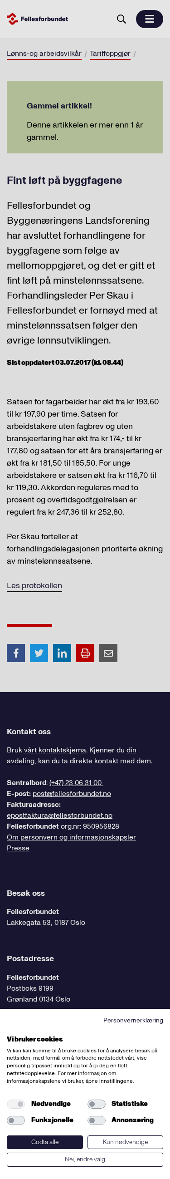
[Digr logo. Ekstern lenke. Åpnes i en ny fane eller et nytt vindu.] (13, 1029)
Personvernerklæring (133, 1020)
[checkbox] (16, 1104)
